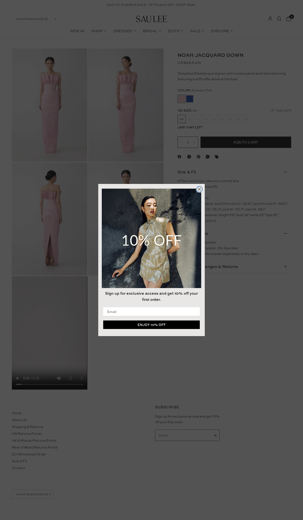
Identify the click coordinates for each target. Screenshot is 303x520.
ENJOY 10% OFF (152, 324)
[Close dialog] (199, 189)
